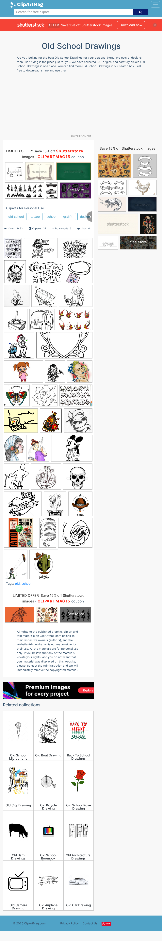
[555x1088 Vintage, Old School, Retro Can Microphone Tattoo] (48, 534)
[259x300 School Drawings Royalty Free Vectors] (44, 566)
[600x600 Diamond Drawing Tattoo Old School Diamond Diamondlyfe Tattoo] (44, 297)
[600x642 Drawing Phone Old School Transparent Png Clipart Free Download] (15, 321)
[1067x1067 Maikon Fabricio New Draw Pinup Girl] (79, 373)
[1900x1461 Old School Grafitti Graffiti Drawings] (76, 397)
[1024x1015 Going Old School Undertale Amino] (19, 347)
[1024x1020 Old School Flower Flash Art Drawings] (44, 397)
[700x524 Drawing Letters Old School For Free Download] (46, 273)
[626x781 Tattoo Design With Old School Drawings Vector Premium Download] (55, 506)
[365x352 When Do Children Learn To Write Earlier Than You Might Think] (75, 534)
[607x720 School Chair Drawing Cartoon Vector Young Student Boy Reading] (16, 478)
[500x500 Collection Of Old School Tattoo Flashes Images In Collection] (16, 297)
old (17, 583)
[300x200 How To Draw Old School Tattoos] (23, 373)
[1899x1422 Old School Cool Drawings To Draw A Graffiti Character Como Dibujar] (39, 250)
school (52, 217)
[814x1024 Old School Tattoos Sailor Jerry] (51, 422)
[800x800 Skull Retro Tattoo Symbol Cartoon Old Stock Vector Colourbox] (77, 478)
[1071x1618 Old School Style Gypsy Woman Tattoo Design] (14, 450)
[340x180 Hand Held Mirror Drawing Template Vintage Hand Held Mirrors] (64, 347)
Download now (131, 25)
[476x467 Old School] (78, 422)
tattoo (35, 217)
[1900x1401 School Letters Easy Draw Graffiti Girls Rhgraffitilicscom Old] (71, 450)
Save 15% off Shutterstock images (127, 148)
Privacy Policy (69, 923)
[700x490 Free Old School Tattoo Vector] (74, 321)
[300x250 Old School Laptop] (21, 422)
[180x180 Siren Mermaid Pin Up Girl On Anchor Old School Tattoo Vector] (46, 478)
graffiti (68, 217)
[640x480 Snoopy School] (22, 506)
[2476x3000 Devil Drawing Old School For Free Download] (15, 273)
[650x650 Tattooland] (20, 534)
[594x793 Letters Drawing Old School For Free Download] (13, 249)
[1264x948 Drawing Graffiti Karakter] (75, 297)
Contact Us (90, 923)
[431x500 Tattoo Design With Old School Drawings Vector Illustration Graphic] (80, 505)
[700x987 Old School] (15, 566)
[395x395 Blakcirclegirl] (79, 273)
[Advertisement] (82, 105)
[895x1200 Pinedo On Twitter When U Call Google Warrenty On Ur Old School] (37, 450)
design (85, 217)
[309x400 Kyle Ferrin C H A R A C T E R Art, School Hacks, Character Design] (55, 373)
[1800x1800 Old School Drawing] (16, 397)
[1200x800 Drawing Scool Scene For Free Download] (74, 249)
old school (16, 217)
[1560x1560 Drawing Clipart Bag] (42, 321)
